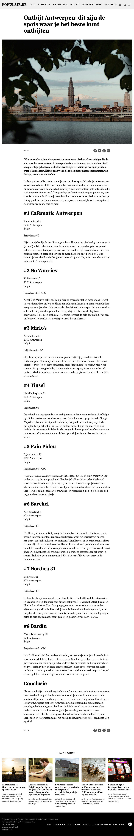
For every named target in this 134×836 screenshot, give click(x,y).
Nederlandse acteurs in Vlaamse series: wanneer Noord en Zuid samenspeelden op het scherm (92, 789)
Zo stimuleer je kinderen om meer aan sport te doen (13, 787)
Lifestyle (74, 5)
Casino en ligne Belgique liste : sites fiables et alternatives (119, 787)
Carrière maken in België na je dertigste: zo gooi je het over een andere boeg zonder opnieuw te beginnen (40, 789)
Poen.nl (8, 822)
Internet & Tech (60, 5)
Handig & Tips (44, 5)
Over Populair (110, 5)
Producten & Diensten (91, 5)
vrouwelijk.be (7, 829)
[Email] (120, 4)
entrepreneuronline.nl (10, 827)
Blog (33, 5)
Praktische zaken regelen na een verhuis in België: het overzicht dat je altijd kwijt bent (67, 789)
